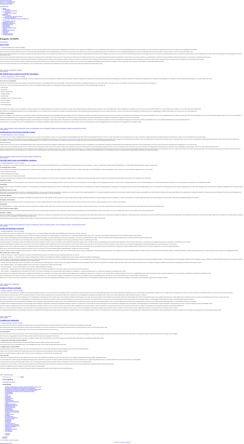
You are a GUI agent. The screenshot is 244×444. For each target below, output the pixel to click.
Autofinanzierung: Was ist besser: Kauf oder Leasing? (17, 132)
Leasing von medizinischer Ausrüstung (63, 128)
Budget (6, 394)
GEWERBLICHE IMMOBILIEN (12, 401)
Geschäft (5, 316)
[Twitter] (7, 0)
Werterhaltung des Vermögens (11, 429)
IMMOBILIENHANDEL (10, 406)
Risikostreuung (8, 419)
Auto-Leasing (4, 44)
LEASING (22, 47)
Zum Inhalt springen (4, 6)
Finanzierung (13, 156)
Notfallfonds (7, 415)
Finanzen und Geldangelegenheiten (7, 2)
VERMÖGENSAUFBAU (10, 426)
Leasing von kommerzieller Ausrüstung (47, 128)
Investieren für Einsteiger (10, 407)
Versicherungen (8, 427)
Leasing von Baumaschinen (19, 128)
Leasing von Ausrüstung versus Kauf (12, 228)
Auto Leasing (6, 374)
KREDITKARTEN (9, 409)
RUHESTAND (8, 421)
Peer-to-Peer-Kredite (9, 416)
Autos (7, 70)
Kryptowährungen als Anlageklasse (12, 411)
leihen (26, 156)
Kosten (20, 156)
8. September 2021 (9, 231)
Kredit (23, 156)
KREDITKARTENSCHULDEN (12, 410)
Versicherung (19, 70)
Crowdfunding (8, 396)
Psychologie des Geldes (10, 418)
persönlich (30, 156)
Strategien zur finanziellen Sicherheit (12, 425)
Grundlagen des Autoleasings (9, 320)
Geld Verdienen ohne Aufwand (9, 381)
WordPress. (128, 442)
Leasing (9, 316)
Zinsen (40, 156)
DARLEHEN (8, 397)
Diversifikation (8, 399)
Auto (5, 70)
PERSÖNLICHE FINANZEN (11, 417)
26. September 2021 (9, 163)
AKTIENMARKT (9, 392)
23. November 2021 (9, 76)
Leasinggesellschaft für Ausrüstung (79, 128)
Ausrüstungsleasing (15, 284)
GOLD (6, 402)
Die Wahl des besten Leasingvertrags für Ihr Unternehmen (19, 74)
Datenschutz (7, 433)
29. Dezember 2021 (9, 47)
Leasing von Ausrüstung (9, 128)
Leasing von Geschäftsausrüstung (32, 128)
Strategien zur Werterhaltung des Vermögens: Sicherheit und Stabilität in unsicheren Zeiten (23, 386)
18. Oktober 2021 (8, 134)
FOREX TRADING (9, 400)
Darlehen (8, 156)
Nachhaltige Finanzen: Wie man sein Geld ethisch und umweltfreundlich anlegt (21, 390)
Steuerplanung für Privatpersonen (11, 424)
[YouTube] (2, 0)
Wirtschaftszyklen (8, 430)
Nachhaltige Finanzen (9, 414)
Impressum (7, 434)
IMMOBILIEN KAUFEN (10, 403)
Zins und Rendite (8, 431)
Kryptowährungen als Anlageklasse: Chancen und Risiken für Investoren (19, 391)
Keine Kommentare (4, 41)
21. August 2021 (8, 290)
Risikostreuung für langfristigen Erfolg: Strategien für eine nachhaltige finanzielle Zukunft (23, 389)
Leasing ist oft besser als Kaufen (10, 288)
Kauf (17, 156)
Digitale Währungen (9, 398)
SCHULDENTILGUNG (10, 423)
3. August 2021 (8, 323)
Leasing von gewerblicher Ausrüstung (47, 224)
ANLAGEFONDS (9, 393)
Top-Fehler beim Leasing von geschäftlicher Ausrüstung (18, 160)
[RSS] (10, 0)
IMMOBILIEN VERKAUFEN (11, 405)
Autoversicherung (12, 70)
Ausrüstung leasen (7, 284)
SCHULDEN (8, 422)
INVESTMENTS (8, 408)
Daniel (3, 47)
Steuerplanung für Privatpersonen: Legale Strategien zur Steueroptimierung (20, 388)
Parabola (123, 442)
